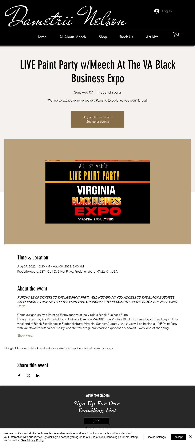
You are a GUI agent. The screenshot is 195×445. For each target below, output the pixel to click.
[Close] (190, 436)
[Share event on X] (28, 375)
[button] (176, 35)
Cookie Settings (156, 437)
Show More (25, 335)
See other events (97, 121)
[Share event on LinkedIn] (38, 375)
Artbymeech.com (98, 395)
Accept (178, 437)
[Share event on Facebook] (19, 375)
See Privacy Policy (32, 440)
